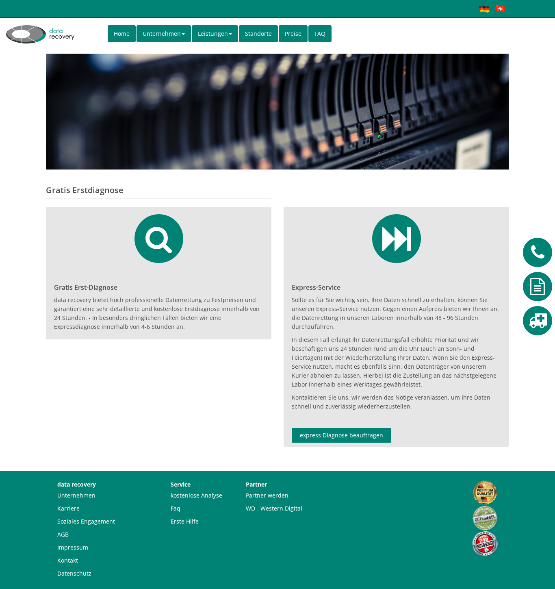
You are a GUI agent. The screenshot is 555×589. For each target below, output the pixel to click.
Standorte (258, 33)
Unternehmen (76, 495)
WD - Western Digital (274, 508)
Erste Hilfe (185, 521)
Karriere (68, 508)
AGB (63, 534)
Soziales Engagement (86, 521)
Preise (293, 33)
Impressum (72, 547)
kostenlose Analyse (196, 495)
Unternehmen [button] (162, 33)
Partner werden (267, 495)
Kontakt (67, 560)
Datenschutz (74, 573)
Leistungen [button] (213, 33)
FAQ (319, 33)
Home (122, 33)
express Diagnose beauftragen (341, 435)
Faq (175, 508)
